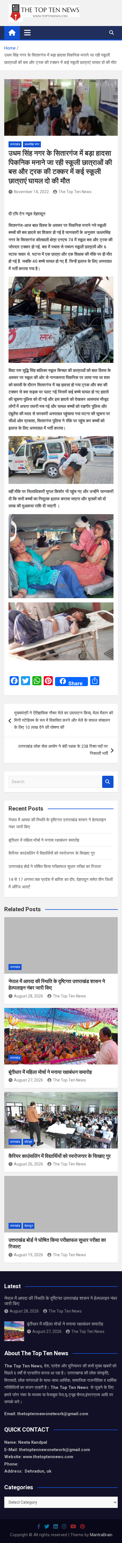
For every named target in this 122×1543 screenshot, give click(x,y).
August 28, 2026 (28, 996)
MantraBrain (101, 1534)
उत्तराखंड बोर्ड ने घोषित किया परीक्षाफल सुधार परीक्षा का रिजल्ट (55, 866)
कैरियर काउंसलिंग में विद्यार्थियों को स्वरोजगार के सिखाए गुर (52, 853)
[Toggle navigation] (27, 32)
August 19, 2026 (28, 1255)
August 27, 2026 (28, 1080)
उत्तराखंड (15, 144)
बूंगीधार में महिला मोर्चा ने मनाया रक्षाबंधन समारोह (44, 840)
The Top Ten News (75, 191)
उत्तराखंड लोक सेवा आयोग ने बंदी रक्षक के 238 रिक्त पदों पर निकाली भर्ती (63, 750)
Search (107, 782)
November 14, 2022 (31, 191)
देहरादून (28, 1226)
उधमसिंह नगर (31, 144)
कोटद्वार (28, 1142)
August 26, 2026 (28, 1164)
